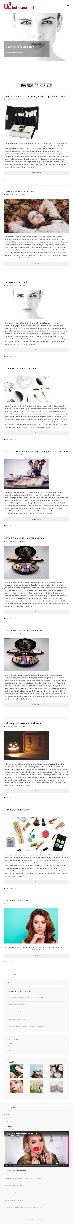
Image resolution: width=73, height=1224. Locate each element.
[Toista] (7, 1165)
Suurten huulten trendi (16, 900)
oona (23, 194)
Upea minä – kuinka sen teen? (19, 191)
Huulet (16, 961)
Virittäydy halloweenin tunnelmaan (22, 723)
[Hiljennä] (63, 1165)
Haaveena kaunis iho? (15, 282)
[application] (36, 1149)
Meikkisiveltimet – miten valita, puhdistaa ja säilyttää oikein (35, 96)
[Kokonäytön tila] (66, 1165)
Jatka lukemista (14, 53)
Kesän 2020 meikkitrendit (17, 809)
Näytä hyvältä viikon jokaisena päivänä (24, 537)
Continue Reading (36, 173)
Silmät (11, 1051)
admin (23, 99)
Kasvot (16, 179)
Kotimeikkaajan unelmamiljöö (20, 368)
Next (15, 974)
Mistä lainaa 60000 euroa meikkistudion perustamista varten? (36, 451)
